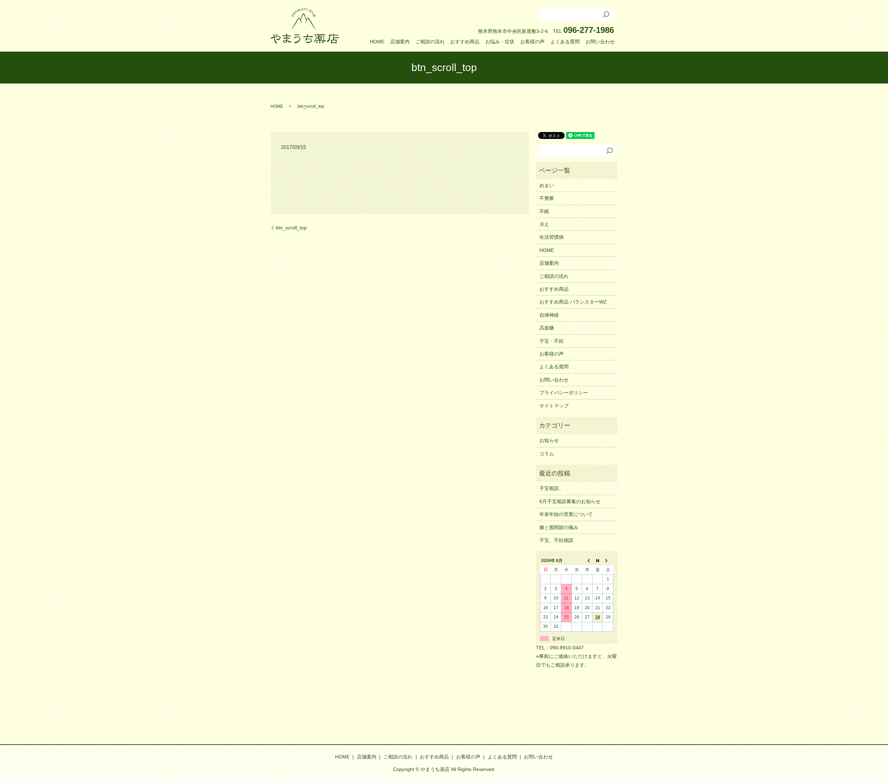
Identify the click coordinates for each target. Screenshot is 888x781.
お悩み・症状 (499, 41)
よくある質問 (565, 41)
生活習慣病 (551, 237)
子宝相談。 (551, 488)
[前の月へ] (587, 560)
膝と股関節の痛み (558, 527)
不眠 (544, 211)
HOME (377, 41)
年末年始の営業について (566, 514)
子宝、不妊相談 (556, 540)
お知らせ (549, 440)
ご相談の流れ (430, 41)
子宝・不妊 (551, 341)
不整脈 (546, 198)
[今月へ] (597, 560)
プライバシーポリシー (563, 392)
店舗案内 (400, 41)
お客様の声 (532, 41)
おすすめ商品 (464, 41)
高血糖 (546, 328)
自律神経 (549, 315)
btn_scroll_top (291, 227)
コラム (546, 453)
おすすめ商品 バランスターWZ (573, 302)
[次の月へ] (608, 560)
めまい (546, 185)
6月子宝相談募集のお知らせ (569, 501)
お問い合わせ (600, 41)
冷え (544, 224)
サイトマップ (554, 406)
